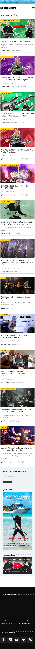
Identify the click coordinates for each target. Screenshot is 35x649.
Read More (7, 623)
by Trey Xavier (4, 123)
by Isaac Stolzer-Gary (7, 50)
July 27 (14, 233)
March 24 (13, 308)
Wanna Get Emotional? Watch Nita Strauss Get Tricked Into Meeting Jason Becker (16, 374)
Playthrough (6, 201)
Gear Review (6, 93)
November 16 (19, 159)
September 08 (15, 382)
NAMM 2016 (5, 314)
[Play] (5, 572)
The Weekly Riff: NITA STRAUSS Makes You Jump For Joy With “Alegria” (16, 79)
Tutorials (5, 389)
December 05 (15, 123)
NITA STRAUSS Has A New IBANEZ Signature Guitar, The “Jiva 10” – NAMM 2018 (16, 263)
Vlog (17, 165)
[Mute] (26, 572)
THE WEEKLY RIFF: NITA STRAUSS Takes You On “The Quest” (17, 151)
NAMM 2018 (5, 240)
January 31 (14, 271)
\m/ (3, 278)
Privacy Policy (25, 623)
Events (4, 350)
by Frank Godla (5, 344)
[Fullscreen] (30, 572)
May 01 (14, 421)
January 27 (15, 344)
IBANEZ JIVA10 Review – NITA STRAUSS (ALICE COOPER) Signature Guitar (17, 115)
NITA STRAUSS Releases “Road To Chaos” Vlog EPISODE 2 (17, 187)
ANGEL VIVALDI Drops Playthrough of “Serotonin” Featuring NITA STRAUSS (16, 223)
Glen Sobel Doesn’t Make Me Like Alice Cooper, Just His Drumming (16, 449)
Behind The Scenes (8, 165)
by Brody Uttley (5, 233)
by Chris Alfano (5, 421)
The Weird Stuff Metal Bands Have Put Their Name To (16, 298)
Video (12, 389)
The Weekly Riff (13, 20)
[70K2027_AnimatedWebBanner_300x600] (17, 549)
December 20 (15, 462)
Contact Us (16, 623)
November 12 (19, 195)
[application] (17, 565)
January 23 (19, 87)
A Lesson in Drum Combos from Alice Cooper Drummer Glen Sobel (15, 411)
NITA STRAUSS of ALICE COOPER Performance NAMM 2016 (13, 336)
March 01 (18, 50)
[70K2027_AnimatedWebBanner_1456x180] (17, 4)
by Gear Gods (4, 308)
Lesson (4, 20)
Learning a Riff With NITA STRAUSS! (15, 41)
